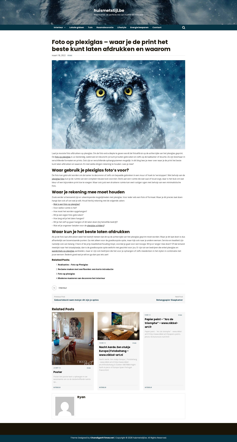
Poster (57, 372)
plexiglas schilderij (95, 225)
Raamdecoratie (105, 27)
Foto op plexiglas (66, 273)
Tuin (90, 27)
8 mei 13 (147, 315)
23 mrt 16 (57, 368)
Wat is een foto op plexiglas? (66, 204)
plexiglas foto (58, 178)
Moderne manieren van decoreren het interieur (81, 278)
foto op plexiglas (62, 157)
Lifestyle (121, 27)
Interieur (58, 27)
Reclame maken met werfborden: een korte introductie (85, 269)
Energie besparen (139, 27)
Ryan (70, 55)
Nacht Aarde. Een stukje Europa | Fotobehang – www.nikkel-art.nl (114, 351)
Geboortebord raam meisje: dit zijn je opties (76, 300)
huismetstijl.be (109, 10)
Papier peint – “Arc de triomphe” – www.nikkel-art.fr (161, 323)
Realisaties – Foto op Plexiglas (73, 264)
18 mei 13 (102, 343)
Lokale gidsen (76, 27)
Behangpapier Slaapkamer (169, 300)
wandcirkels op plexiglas (63, 251)
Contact (156, 27)
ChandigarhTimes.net (102, 437)
